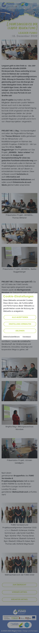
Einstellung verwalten (20, 324)
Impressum (27, 336)
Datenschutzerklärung (11, 336)
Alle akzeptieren (20, 317)
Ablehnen (19, 331)
